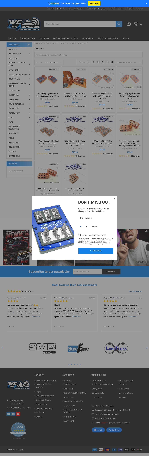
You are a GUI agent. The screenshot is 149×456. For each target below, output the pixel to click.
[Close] (114, 199)
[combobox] (83, 227)
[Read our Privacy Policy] (112, 238)
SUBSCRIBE (95, 251)
